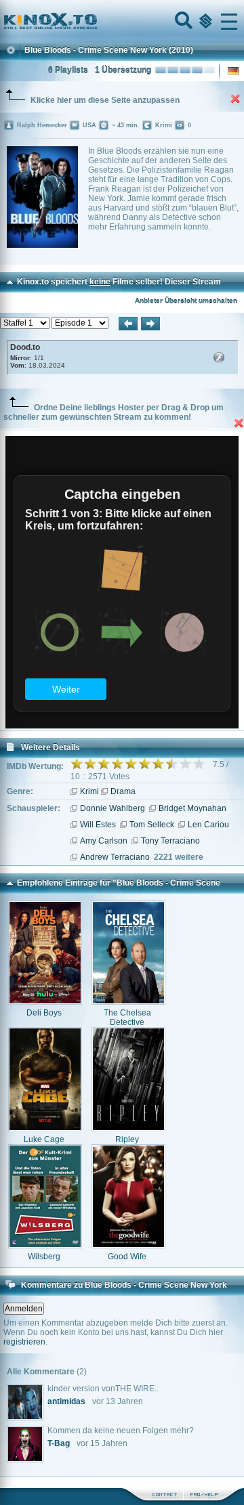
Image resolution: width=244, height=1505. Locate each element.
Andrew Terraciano (115, 857)
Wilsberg (44, 1256)
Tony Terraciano (170, 841)
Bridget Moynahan (192, 808)
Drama (123, 791)
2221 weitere (178, 857)
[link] (122, 21)
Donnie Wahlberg (112, 808)
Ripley (127, 1139)
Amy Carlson (103, 841)
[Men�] (229, 22)
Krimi (89, 791)
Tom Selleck (151, 824)
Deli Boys (44, 1013)
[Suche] (182, 22)
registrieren (24, 1342)
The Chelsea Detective (127, 1017)
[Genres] (204, 22)
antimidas (66, 1401)
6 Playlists (68, 70)
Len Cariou (208, 824)
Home (96, 21)
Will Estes (98, 824)
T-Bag (58, 1443)
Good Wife (127, 1256)
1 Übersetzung (123, 70)
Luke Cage (44, 1139)
